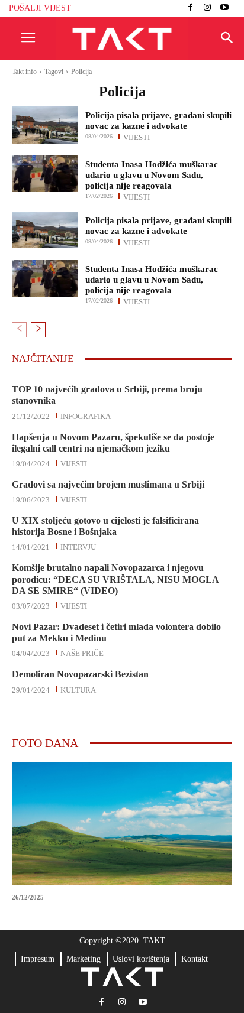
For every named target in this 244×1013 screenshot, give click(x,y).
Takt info (24, 71)
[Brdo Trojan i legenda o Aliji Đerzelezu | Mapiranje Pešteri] (122, 823)
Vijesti (136, 136)
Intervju (78, 546)
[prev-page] (19, 329)
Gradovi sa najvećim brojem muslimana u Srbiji (108, 484)
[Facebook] (190, 9)
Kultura (78, 689)
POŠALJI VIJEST (40, 8)
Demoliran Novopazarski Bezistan (80, 674)
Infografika (85, 415)
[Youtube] (224, 9)
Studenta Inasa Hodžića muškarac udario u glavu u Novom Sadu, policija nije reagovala (151, 175)
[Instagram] (208, 9)
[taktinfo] (122, 39)
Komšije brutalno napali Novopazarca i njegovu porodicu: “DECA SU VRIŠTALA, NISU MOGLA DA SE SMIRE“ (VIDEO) (115, 579)
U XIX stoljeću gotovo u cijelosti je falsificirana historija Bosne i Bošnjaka (105, 526)
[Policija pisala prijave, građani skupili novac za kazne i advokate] (45, 124)
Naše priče (82, 652)
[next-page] (38, 329)
